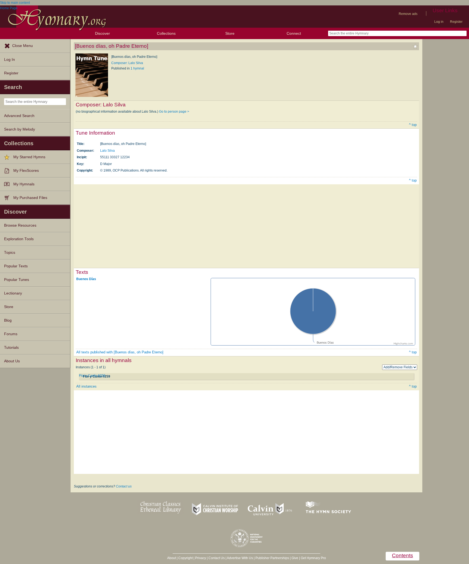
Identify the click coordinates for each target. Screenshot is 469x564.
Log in (438, 22)
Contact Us (216, 558)
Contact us (124, 486)
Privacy (200, 558)
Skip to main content (15, 3)
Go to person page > (174, 111)
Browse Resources (20, 225)
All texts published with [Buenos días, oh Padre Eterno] (119, 352)
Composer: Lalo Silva (127, 63)
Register (456, 22)
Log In (9, 60)
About (171, 558)
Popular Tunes (16, 280)
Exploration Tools (19, 239)
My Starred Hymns (29, 157)
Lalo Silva (107, 151)
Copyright (185, 558)
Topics (9, 253)
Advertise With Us (240, 558)
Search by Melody (19, 129)
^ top (413, 125)
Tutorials (11, 348)
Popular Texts (16, 266)
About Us (12, 361)
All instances (86, 386)
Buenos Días (86, 279)
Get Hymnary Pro (313, 558)
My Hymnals (23, 184)
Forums (10, 334)
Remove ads (408, 14)
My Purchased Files (30, 198)
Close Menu (22, 46)
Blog (8, 320)
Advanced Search (19, 116)
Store (229, 33)
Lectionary (13, 293)
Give (294, 558)
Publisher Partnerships (272, 558)
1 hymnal (137, 68)
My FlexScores (26, 171)
